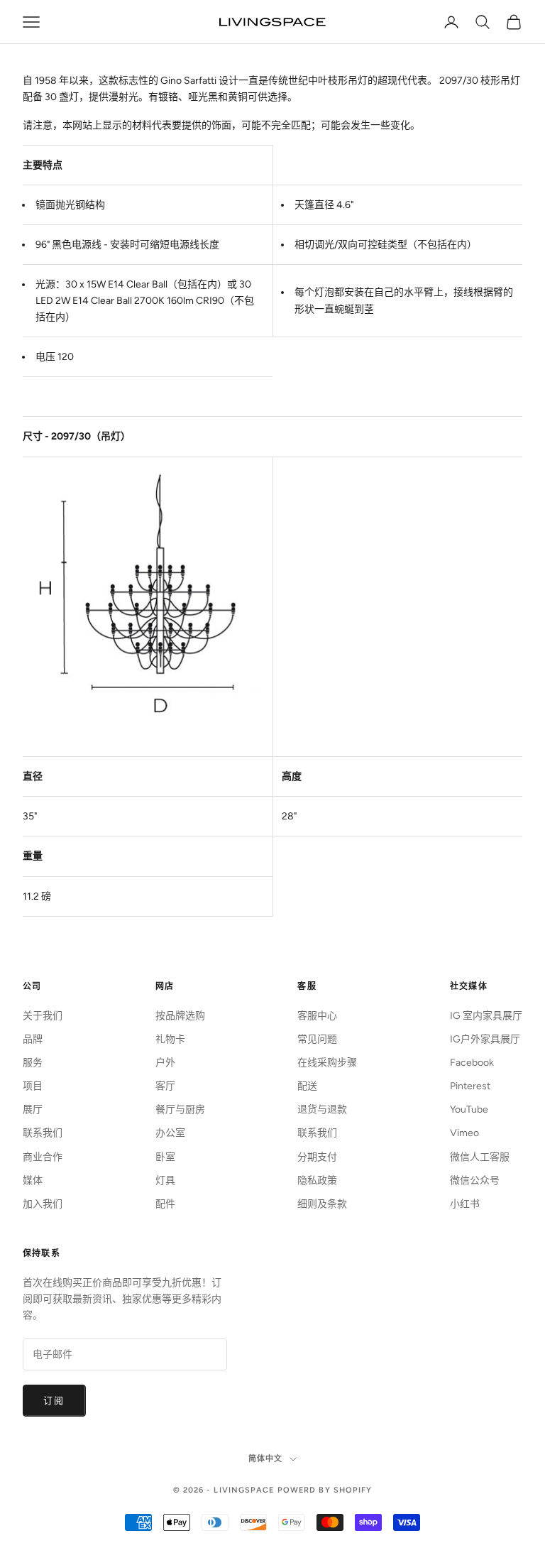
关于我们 (42, 1016)
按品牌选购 (180, 1016)
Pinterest (470, 1086)
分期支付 (317, 1157)
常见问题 (317, 1039)
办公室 (170, 1133)
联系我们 (42, 1133)
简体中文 (265, 1458)
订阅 (54, 1400)
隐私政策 (317, 1180)
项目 (33, 1086)
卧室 (165, 1157)
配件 (165, 1204)
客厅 (165, 1086)
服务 (33, 1063)
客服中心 (317, 1016)
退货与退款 (322, 1109)
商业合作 (42, 1157)
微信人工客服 (480, 1157)
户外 (165, 1063)
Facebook (472, 1063)
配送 (307, 1086)
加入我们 (42, 1204)
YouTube (469, 1109)
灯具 (165, 1180)
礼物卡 (170, 1039)
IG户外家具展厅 (485, 1039)
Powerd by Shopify (325, 1490)
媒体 (33, 1180)
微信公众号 (475, 1180)
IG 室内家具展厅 (486, 1016)
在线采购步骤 (327, 1063)
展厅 (33, 1109)
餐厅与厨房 (180, 1109)
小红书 (465, 1204)
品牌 (33, 1039)
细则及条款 (322, 1204)
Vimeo (464, 1133)
